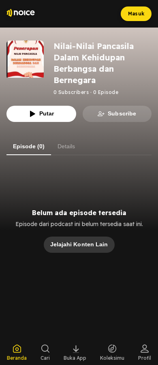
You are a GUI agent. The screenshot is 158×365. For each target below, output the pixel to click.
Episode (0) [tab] (29, 146)
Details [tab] (66, 146)
